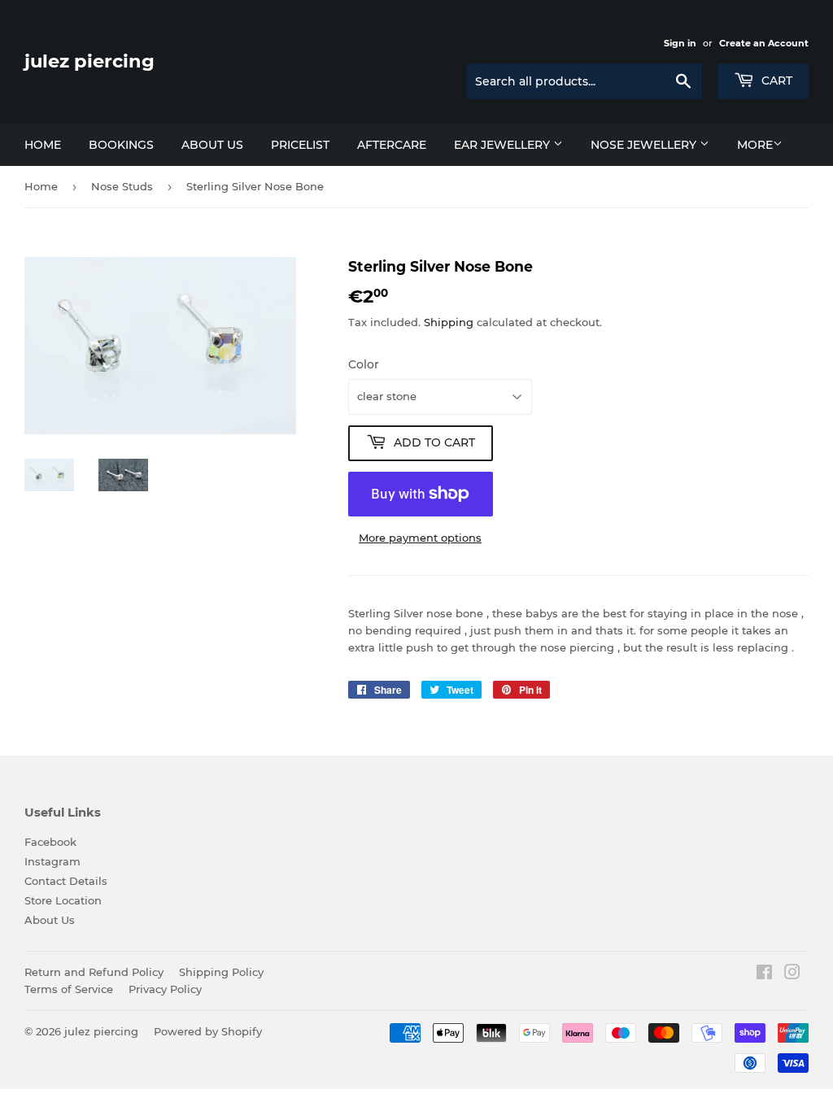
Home (42, 144)
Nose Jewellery (645, 144)
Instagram (52, 861)
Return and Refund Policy (94, 971)
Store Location (63, 900)
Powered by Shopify (208, 1031)
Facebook (50, 841)
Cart (775, 80)
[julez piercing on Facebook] (764, 974)
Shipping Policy (221, 971)
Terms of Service (68, 989)
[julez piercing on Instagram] (792, 974)
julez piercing (89, 61)
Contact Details (65, 880)
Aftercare (391, 144)
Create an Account (764, 43)
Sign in (680, 43)
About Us (49, 919)
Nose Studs (122, 186)
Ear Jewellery (503, 144)
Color (363, 364)
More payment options (420, 537)
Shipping (448, 322)
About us (212, 144)
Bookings (121, 144)
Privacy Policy (165, 989)
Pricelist (300, 144)
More (755, 144)
